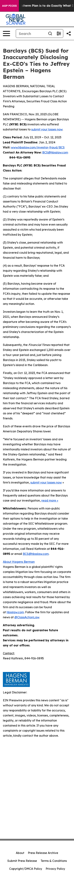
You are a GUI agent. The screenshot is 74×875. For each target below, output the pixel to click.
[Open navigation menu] (6, 33)
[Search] (50, 33)
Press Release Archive (43, 853)
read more (48, 500)
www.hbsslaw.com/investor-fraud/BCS (38, 147)
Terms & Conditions (54, 861)
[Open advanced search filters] (58, 33)
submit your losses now (47, 129)
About (20, 853)
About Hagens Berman (19, 562)
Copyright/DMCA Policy (25, 868)
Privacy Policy (55, 868)
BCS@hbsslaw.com (55, 152)
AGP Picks (9, 5)
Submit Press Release (22, 861)
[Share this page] (68, 33)
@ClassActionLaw (26, 617)
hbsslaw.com (15, 612)
